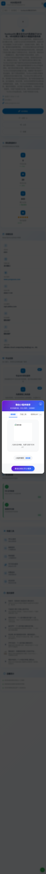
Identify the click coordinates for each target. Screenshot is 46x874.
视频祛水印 (35, 414)
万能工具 (23, 414)
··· (40, 414)
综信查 (13, 414)
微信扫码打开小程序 (23, 468)
